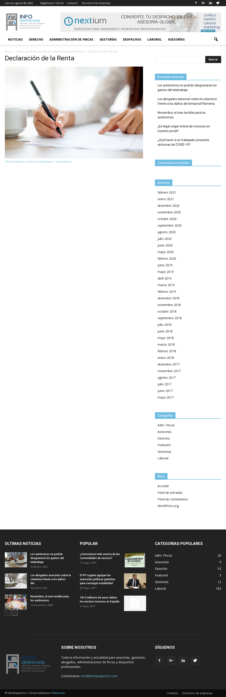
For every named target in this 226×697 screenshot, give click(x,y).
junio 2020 (165, 245)
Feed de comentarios (173, 499)
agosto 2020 (167, 232)
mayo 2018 (166, 338)
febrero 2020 (167, 258)
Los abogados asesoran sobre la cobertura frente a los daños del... (50, 579)
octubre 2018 (167, 311)
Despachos (132, 39)
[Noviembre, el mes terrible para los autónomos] (16, 602)
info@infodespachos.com (99, 676)
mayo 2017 (166, 397)
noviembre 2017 (169, 371)
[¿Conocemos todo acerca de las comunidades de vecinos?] (135, 559)
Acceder (163, 486)
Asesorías (176, 39)
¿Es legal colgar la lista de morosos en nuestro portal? (184, 129)
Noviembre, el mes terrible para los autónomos (182, 115)
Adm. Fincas (166, 425)
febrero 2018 (167, 351)
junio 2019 (165, 265)
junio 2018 (165, 331)
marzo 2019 (166, 285)
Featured (164, 445)
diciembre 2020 (168, 205)
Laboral (154, 39)
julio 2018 (164, 324)
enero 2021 (166, 199)
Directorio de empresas (96, 3)
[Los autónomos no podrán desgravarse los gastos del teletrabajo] (16, 559)
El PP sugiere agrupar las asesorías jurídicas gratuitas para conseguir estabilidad (97, 579)
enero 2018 (166, 358)
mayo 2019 (166, 272)
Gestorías (108, 39)
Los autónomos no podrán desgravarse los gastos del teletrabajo (187, 88)
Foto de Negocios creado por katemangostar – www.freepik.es (38, 161)
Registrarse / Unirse (52, 3)
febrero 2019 (167, 291)
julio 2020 (164, 239)
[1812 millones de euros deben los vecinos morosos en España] (135, 603)
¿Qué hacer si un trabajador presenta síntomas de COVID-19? (183, 142)
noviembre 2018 (169, 305)
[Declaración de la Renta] (74, 157)
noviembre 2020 (169, 212)
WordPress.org (168, 506)
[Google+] (203, 3)
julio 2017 (164, 384)
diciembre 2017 (168, 364)
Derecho (36, 39)
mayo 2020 (166, 252)
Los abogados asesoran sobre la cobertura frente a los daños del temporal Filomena (187, 101)
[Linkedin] (210, 3)
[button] (216, 39)
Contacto (72, 3)
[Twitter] (218, 3)
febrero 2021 (167, 192)
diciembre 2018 (168, 298)
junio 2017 (165, 391)
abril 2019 (164, 278)
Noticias (15, 39)
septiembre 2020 (170, 225)
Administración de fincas (71, 39)
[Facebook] (196, 3)
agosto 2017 (167, 377)
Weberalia (58, 693)
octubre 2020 (167, 219)
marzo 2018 (166, 344)
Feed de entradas (170, 492)
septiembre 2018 (170, 318)
